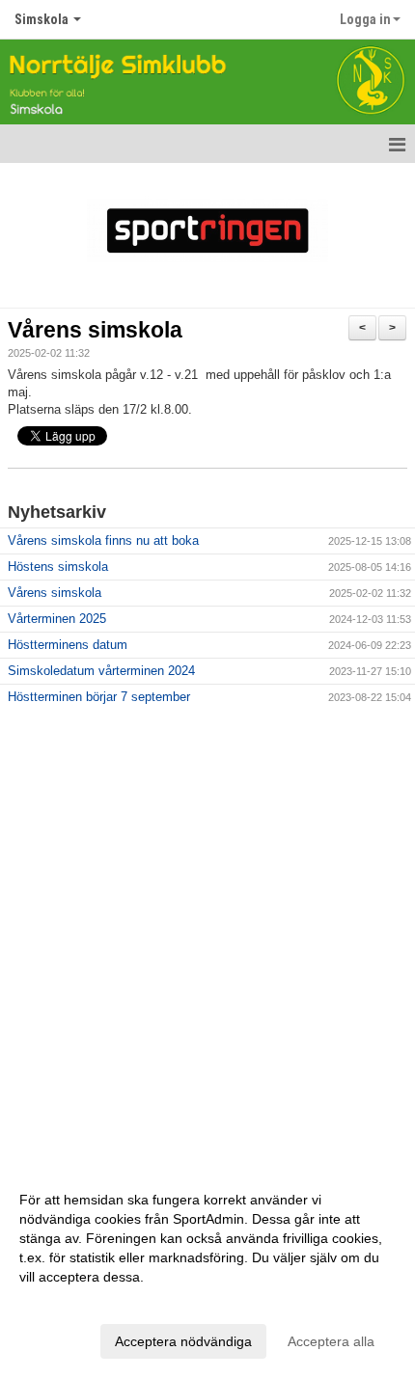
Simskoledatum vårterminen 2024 (101, 670)
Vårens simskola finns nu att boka (103, 540)
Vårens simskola (95, 329)
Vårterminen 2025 (57, 618)
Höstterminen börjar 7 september (99, 696)
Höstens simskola (58, 566)
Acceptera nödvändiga (183, 1341)
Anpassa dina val (71, 1302)
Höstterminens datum (67, 644)
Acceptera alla (331, 1341)
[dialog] (207, 1269)
